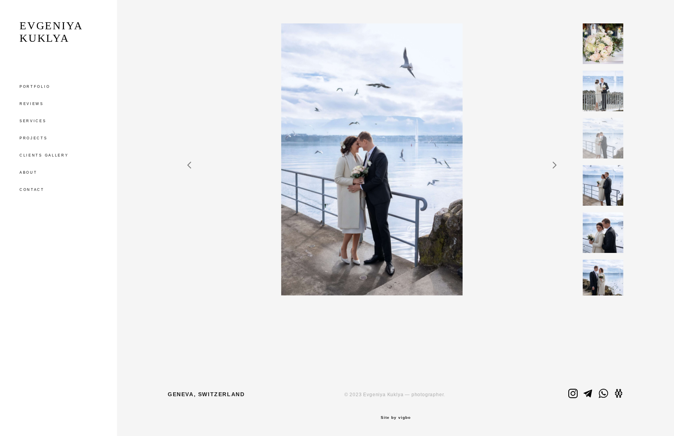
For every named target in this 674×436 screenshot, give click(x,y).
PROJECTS (34, 138)
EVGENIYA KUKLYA (51, 32)
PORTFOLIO (35, 87)
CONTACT (32, 190)
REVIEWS (32, 104)
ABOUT (28, 172)
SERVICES (33, 121)
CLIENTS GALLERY (44, 155)
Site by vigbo (396, 418)
